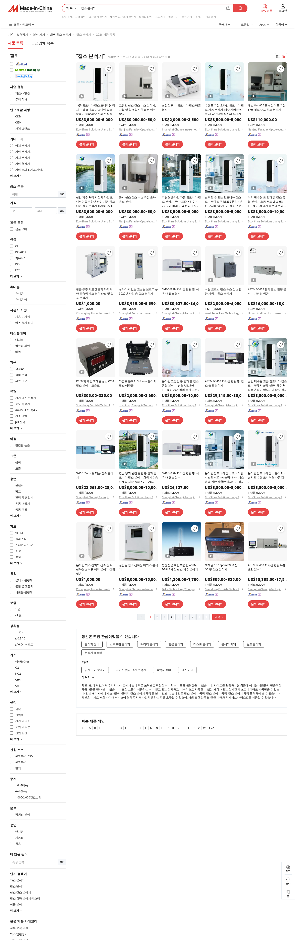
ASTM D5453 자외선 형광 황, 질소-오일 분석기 (224, 383)
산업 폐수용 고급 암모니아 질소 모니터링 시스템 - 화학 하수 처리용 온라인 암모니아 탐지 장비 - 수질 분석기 (267, 385)
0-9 (83, 728)
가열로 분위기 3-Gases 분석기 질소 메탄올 (137, 383)
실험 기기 (173, 16)
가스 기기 (160, 16)
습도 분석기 (253, 644)
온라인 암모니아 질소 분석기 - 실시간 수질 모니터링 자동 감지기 (267, 477)
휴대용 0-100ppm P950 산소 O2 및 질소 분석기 (222, 567)
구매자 (223, 24)
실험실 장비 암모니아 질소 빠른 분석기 (181, 107)
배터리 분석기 (149, 644)
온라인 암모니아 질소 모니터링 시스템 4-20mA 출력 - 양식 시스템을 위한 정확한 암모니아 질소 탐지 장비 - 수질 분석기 (224, 477)
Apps (262, 24)
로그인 (283, 10)
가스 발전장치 (18, 934)
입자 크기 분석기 (98, 16)
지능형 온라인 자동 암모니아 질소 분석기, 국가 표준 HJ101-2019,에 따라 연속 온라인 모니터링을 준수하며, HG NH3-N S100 (181, 201)
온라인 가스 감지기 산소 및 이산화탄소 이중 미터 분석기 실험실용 (95, 569)
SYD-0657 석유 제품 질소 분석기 (94, 475)
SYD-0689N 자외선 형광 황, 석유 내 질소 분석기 (180, 291)
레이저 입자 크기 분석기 (123, 16)
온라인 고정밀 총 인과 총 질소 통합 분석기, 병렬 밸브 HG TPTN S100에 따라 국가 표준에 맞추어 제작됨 (181, 385)
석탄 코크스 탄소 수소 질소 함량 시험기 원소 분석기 (223, 291)
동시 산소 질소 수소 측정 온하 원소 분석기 (137, 199)
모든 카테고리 (22, 24)
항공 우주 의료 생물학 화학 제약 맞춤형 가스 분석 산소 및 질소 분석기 (94, 293)
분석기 (198, 16)
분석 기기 (187, 16)
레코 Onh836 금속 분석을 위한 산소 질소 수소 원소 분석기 (267, 107)
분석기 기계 (228, 644)
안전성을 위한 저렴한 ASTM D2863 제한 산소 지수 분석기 (180, 567)
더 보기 (86, 677)
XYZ (211, 728)
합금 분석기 (175, 644)
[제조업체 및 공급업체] (30, 8)
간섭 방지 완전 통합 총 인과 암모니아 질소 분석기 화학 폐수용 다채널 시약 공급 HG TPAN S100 (138, 477)
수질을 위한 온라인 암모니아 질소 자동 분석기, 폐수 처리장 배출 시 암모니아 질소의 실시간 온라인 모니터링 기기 (224, 109)
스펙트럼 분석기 (120, 644)
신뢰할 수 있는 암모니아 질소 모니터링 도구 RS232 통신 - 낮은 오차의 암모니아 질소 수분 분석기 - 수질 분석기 (223, 201)
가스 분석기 (212, 16)
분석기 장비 (92, 644)
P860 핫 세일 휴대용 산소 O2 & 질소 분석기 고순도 (95, 383)
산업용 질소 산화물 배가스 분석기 (138, 567)
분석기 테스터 (93, 653)
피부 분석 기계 (19, 928)
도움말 (245, 24)
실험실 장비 (145, 16)
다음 (218, 617)
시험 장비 (80, 16)
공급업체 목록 (42, 43)
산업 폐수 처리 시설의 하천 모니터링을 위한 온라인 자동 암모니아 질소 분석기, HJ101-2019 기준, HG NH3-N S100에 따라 (95, 201)
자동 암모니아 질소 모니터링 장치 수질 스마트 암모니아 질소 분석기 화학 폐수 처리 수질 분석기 (95, 109)
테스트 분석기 (202, 644)
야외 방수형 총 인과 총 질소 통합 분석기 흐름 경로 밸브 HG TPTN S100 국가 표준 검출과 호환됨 (267, 201)
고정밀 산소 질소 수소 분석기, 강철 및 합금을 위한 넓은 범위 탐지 (137, 109)
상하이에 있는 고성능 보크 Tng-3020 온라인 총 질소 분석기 (138, 291)
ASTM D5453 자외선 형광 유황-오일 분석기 (267, 567)
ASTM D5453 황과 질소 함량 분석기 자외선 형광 (267, 291)
